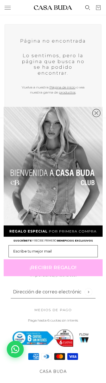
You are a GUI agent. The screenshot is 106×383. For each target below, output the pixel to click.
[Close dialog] (96, 113)
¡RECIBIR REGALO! (53, 267)
